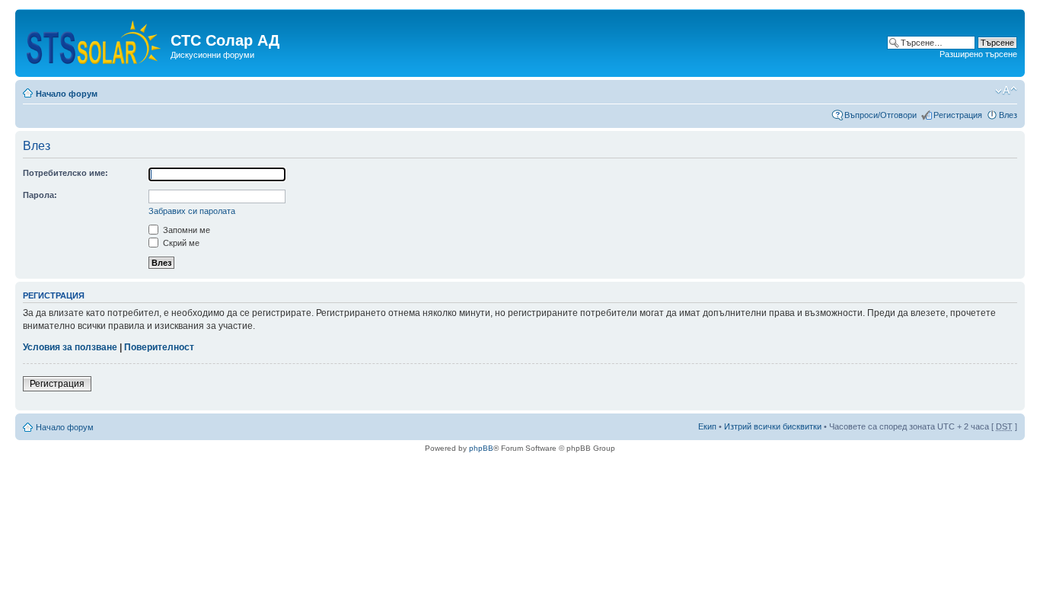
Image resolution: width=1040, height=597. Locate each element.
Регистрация (957, 115)
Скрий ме (180, 242)
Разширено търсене (978, 54)
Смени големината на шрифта (1006, 90)
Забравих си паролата (191, 210)
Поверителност (159, 347)
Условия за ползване (70, 347)
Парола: (40, 195)
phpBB (481, 448)
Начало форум (66, 93)
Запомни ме (185, 230)
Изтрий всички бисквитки (772, 426)
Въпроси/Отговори (880, 115)
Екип (707, 426)
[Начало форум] (95, 39)
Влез (1008, 115)
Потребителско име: (65, 172)
